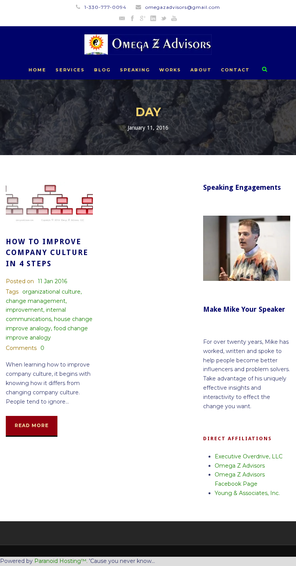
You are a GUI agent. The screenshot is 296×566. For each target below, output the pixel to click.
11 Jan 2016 (52, 281)
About (201, 70)
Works (170, 70)
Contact (235, 70)
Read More (32, 425)
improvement (24, 309)
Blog (102, 70)
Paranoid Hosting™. (60, 561)
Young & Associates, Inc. (247, 493)
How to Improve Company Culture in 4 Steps (47, 252)
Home (37, 70)
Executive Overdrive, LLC (249, 456)
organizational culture (51, 291)
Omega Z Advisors (240, 465)
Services (70, 70)
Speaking (135, 70)
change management (36, 300)
